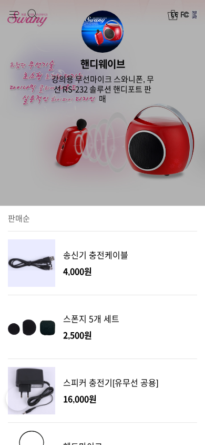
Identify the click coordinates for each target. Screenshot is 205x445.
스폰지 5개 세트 (91, 319)
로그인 (191, 14)
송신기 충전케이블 (95, 255)
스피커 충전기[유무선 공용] (110, 383)
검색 (32, 14)
